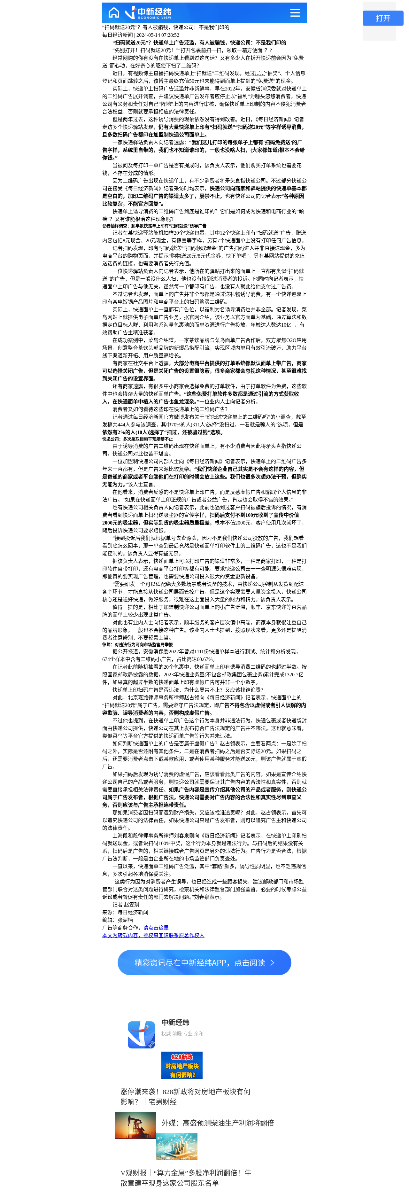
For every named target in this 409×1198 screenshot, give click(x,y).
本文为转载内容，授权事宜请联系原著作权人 (153, 935)
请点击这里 (156, 927)
